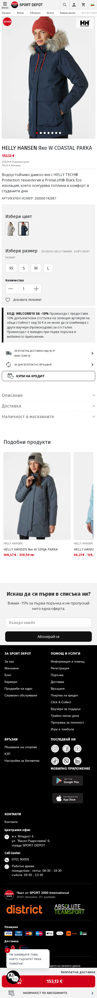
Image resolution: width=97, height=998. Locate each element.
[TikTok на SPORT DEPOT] (55, 761)
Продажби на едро (18, 688)
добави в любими (27, 300)
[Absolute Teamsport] (69, 909)
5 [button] (52, 133)
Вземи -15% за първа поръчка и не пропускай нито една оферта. (49, 601)
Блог (8, 675)
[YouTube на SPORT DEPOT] (77, 748)
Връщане (58, 688)
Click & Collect (61, 702)
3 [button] (45, 133)
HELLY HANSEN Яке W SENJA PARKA (31, 549)
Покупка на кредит (64, 695)
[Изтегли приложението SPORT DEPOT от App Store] (68, 798)
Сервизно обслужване (21, 695)
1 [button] (37, 133)
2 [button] (41, 133)
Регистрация (60, 668)
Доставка (57, 682)
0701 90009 (20, 859)
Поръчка (57, 675)
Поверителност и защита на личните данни (52, 966)
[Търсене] (64, 4)
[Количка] (83, 4)
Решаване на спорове (21, 747)
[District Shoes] (24, 909)
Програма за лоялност (67, 722)
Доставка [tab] (11, 406)
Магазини (12, 668)
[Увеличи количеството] (36, 288)
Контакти (11, 822)
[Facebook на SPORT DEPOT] (66, 748)
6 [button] (56, 133)
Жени (20, 12)
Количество (14, 280)
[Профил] (74, 4)
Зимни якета (67, 12)
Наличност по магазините (45, 993)
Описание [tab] (12, 395)
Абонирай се (48, 636)
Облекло (35, 12)
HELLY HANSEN (19, 148)
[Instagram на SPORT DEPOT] (55, 748)
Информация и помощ (68, 661)
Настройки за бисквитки (22, 760)
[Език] (92, 4)
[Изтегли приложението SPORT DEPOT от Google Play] (68, 780)
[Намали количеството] (10, 288)
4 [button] (49, 133)
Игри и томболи (62, 729)
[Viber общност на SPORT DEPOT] (66, 761)
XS (11, 268)
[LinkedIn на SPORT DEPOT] (77, 761)
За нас (9, 661)
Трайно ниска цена (65, 715)
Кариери (11, 682)
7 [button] (60, 133)
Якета (50, 12)
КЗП (7, 754)
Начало (6, 12)
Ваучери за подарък (66, 709)
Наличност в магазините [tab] (28, 416)
